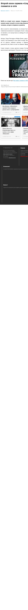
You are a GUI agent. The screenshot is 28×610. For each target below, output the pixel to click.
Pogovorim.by (7, 147)
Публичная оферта (24, 152)
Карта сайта (22, 154)
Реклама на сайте (24, 156)
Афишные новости (5, 10)
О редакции (22, 153)
